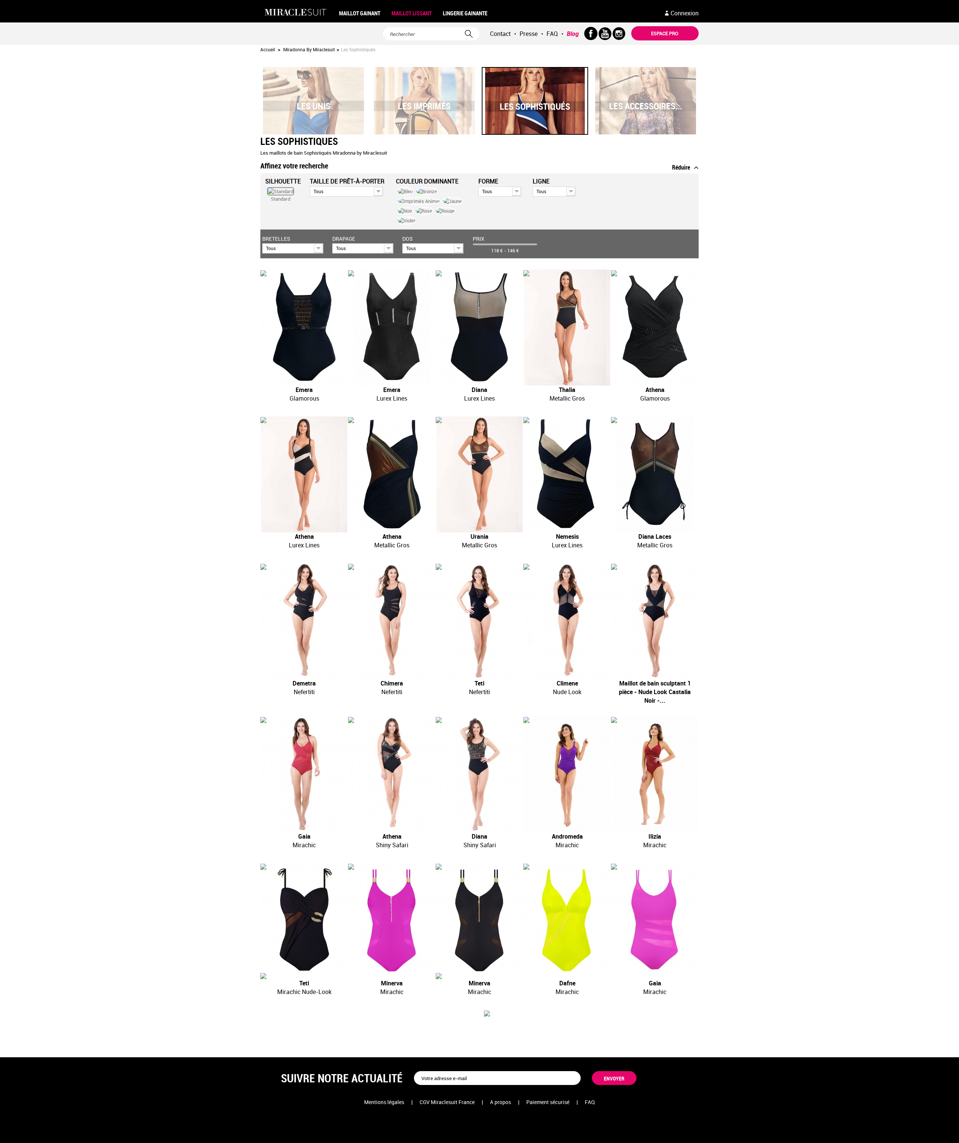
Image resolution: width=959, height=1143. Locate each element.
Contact (500, 34)
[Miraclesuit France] (297, 12)
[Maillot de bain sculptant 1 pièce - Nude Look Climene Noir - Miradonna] (567, 621)
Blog (573, 34)
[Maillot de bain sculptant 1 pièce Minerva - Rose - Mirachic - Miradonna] (392, 921)
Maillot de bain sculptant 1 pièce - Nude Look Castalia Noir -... (655, 692)
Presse (529, 34)
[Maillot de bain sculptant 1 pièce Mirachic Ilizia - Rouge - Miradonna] (655, 774)
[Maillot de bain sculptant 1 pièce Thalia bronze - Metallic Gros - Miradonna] (567, 328)
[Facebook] (591, 33)
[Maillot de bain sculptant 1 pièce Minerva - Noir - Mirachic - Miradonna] (479, 921)
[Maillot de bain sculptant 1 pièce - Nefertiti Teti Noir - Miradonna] (479, 621)
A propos (500, 1102)
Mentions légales (384, 1102)
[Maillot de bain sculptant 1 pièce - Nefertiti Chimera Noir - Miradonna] (392, 621)
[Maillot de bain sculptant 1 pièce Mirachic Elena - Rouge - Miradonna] (304, 774)
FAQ (552, 34)
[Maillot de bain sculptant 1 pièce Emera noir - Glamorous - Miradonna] (304, 328)
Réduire (681, 167)
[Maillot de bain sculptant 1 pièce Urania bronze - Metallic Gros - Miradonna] (479, 474)
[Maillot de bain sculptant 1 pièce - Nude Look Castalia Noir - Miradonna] (655, 621)
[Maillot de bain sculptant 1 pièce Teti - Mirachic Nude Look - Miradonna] (304, 921)
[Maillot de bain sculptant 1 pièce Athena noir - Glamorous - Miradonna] (655, 328)
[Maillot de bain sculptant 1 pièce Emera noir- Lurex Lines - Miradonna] (392, 328)
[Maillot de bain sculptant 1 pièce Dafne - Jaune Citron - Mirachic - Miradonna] (567, 921)
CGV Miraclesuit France (447, 1102)
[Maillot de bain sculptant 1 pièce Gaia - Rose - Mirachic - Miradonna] (655, 921)
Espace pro (664, 33)
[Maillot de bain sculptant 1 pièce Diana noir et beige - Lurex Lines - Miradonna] (479, 328)
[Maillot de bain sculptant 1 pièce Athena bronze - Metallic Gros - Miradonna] (392, 474)
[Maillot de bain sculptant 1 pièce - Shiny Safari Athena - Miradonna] (392, 774)
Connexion (685, 13)
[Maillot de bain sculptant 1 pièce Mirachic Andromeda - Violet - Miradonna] (567, 774)
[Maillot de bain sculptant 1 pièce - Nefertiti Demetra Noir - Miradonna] (304, 621)
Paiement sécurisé (547, 1102)
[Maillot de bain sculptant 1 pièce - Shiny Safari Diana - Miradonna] (479, 774)
